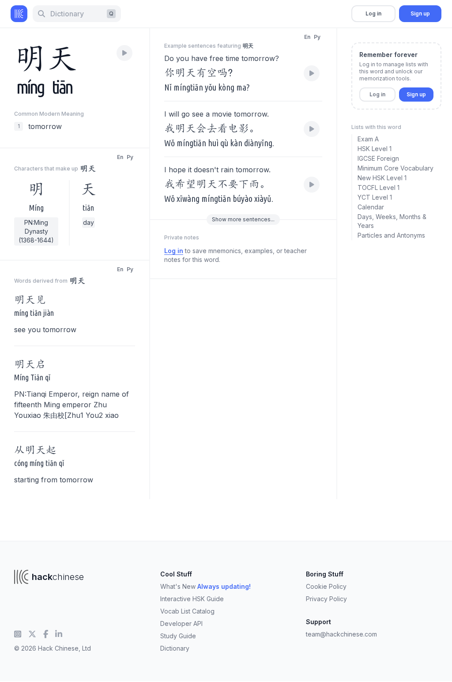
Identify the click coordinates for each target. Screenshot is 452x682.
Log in (373, 13)
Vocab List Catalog (187, 611)
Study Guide (178, 636)
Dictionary (174, 648)
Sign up (420, 13)
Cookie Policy (326, 586)
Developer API (181, 623)
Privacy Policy (326, 598)
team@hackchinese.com (341, 634)
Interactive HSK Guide (192, 598)
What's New (205, 586)
